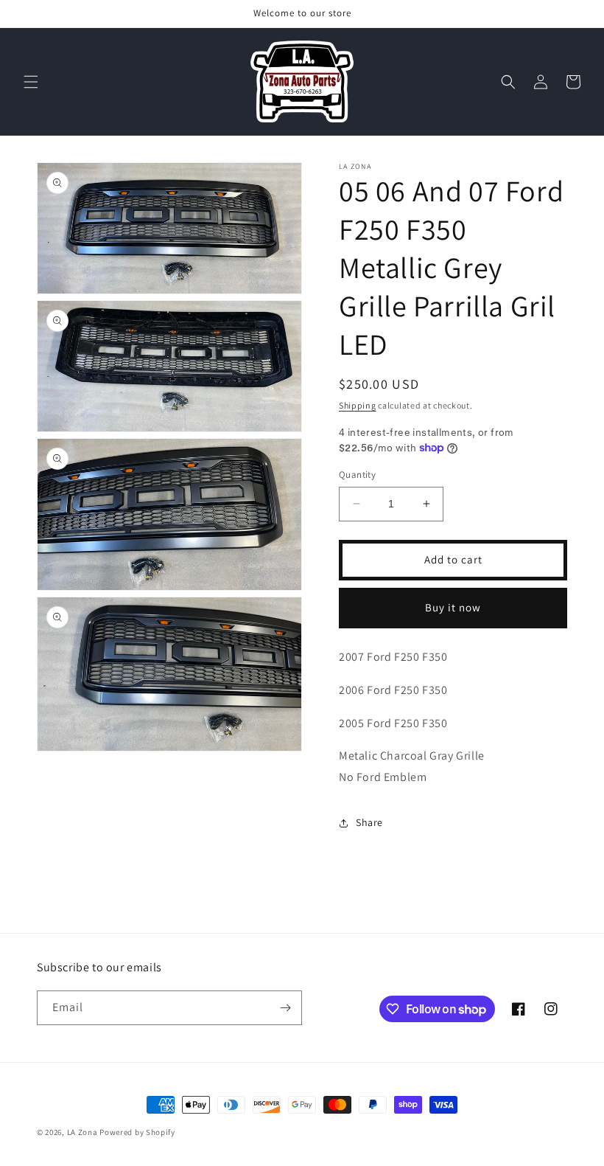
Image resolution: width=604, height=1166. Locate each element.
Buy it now (453, 607)
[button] (31, 82)
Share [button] (369, 822)
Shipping (357, 405)
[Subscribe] (285, 1007)
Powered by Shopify (137, 1132)
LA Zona (82, 1132)
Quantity (357, 474)
